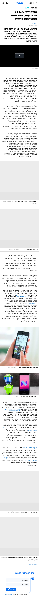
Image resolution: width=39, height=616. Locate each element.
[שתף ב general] (3, 3)
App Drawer (21, 296)
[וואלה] (19, 3)
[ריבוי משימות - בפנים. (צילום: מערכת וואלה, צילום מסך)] (19, 492)
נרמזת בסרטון (31, 304)
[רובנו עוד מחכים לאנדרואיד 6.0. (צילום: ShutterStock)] (19, 348)
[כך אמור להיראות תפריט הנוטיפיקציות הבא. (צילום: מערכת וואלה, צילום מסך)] (19, 183)
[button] (30, 3)
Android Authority (13, 410)
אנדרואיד (34, 565)
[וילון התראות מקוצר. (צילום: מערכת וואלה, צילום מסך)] (19, 230)
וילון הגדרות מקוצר (29, 448)
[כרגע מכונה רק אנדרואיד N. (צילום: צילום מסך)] (19, 385)
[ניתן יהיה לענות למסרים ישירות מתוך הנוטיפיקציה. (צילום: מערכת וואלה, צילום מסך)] (19, 539)
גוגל (30, 565)
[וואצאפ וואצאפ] (7, 3)
